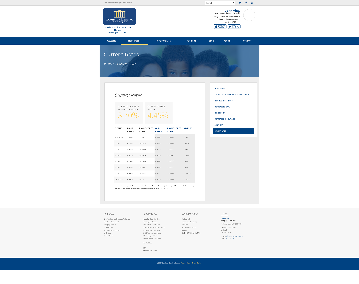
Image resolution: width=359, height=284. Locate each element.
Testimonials (186, 219)
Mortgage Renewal (222, 107)
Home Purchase (163, 41)
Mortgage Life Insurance (225, 119)
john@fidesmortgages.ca (230, 19)
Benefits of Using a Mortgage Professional (232, 95)
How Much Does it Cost (224, 101)
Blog (211, 41)
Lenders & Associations (189, 227)
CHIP (144, 248)
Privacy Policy (196, 263)
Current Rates (220, 131)
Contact (247, 41)
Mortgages (134, 41)
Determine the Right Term (151, 230)
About (227, 41)
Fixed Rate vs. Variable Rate (151, 225)
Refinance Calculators (150, 251)
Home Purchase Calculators (152, 239)
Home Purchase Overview (151, 219)
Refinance (192, 41)
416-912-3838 (235, 22)
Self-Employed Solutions (151, 236)
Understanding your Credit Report (154, 227)
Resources (185, 225)
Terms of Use (185, 263)
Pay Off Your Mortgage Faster (152, 233)
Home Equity (220, 113)
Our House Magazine (191, 233)
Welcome (111, 41)
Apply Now (219, 125)
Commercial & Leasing (189, 222)
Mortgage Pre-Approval (150, 222)
